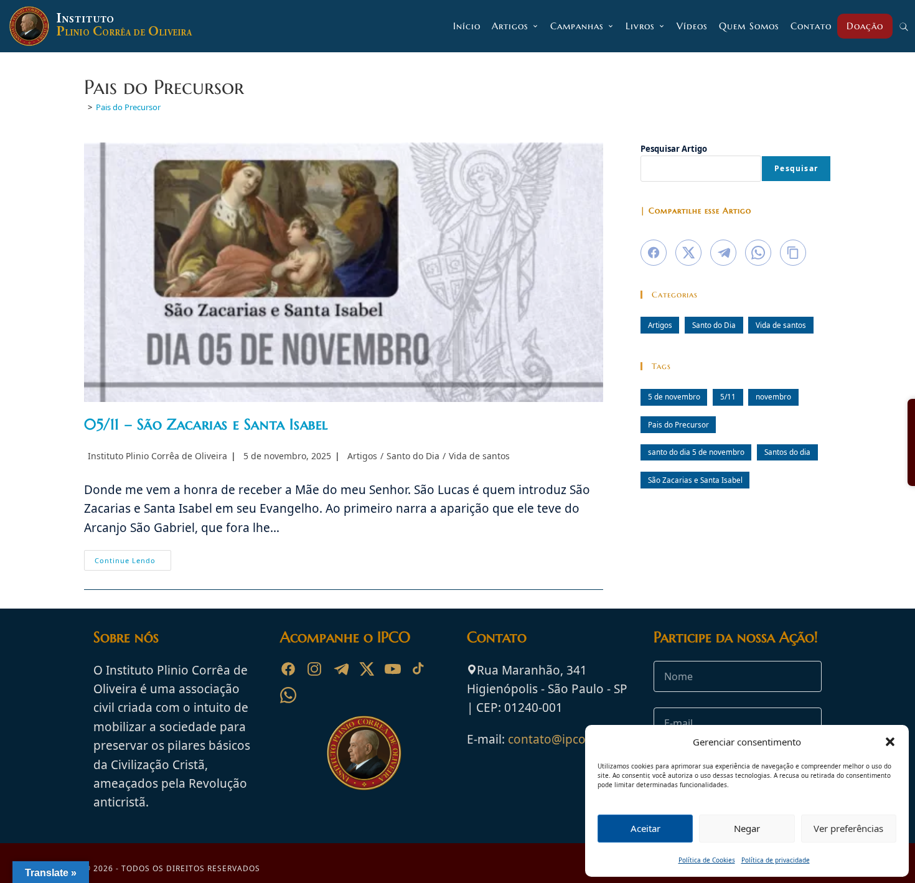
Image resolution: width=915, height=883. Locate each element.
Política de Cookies (706, 860)
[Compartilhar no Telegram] (723, 253)
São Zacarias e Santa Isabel (695, 480)
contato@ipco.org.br (566, 739)
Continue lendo (133, 562)
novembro (773, 396)
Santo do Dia (413, 456)
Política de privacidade (775, 860)
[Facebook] (288, 669)
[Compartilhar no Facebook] (653, 253)
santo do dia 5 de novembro (696, 452)
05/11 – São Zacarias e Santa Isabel (206, 424)
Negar (747, 828)
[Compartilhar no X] (688, 253)
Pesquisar (796, 168)
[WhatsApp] (288, 695)
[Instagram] (314, 669)
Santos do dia (787, 452)
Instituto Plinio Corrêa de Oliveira (157, 456)
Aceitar (645, 828)
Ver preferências (848, 828)
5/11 (728, 396)
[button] (890, 742)
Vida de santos (479, 456)
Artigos (362, 456)
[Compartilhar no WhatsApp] (758, 253)
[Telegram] (340, 669)
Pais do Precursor (128, 107)
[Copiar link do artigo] (793, 253)
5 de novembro (674, 396)
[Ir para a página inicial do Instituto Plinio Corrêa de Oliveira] (364, 752)
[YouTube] (393, 669)
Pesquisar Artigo (673, 148)
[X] (367, 669)
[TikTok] (419, 669)
